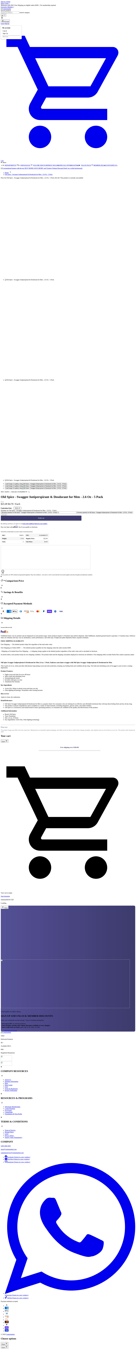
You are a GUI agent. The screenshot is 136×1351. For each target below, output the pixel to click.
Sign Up (7, 23)
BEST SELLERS (54, 165)
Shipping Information (11, 1081)
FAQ (6, 1087)
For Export (8, 1110)
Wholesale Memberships (12, 1107)
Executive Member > (7, 7)
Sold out (4, 514)
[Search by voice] (2, 18)
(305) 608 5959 (6, 1146)
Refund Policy (9, 1132)
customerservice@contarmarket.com (12, 1153)
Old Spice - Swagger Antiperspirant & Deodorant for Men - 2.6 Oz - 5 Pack (28, 174)
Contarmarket (10, 1334)
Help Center (5, 36)
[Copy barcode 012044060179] (29, 492)
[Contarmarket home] (6, 9)
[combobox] (68, 15)
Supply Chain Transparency (13, 1137)
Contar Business (10, 1108)
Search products (6, 10)
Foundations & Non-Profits (13, 1114)
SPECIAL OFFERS (66, 165)
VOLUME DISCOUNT (40, 165)
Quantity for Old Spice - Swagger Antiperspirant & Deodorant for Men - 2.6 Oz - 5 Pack (29, 510)
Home (7, 173)
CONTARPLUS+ (112, 165)
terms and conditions (34, 523)
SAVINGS (75, 165)
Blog (6, 1083)
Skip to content (5, 1)
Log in (2, 23)
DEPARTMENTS (10, 165)
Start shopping (5, 896)
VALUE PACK (86, 165)
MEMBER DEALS (99, 165)
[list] (68, 330)
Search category (25, 12)
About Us (8, 1080)
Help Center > (5, 3)
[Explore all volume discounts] (68, 168)
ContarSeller (9, 1112)
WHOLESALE (25, 165)
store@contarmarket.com (9, 1149)
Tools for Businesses (11, 1089)
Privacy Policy (9, 1136)
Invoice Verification (11, 1090)
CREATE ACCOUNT (10, 1030)
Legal (6, 1134)
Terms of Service (10, 1130)
